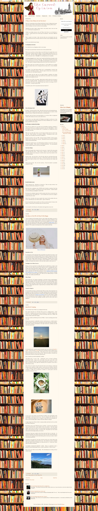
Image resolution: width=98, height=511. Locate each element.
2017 (62, 158)
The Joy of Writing (65, 129)
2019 (62, 155)
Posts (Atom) (32, 479)
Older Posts (55, 477)
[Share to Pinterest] (38, 209)
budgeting (29, 211)
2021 (62, 152)
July (63, 135)
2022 (62, 150)
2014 (62, 163)
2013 (62, 165)
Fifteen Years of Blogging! (65, 107)
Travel (50, 15)
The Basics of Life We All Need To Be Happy (37, 216)
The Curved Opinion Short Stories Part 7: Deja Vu (39, 496)
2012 (62, 167)
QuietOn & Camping (31, 307)
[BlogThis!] (35, 209)
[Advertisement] (66, 55)
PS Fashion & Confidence (57, 15)
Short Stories (38, 15)
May (63, 138)
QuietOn (32, 475)
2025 (62, 145)
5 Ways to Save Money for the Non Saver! (36, 21)
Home (26, 15)
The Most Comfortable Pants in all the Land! (38, 491)
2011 (62, 168)
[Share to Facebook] (37, 209)
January (63, 143)
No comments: (29, 209)
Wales (41, 475)
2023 (62, 148)
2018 (62, 157)
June (63, 137)
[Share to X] (36, 209)
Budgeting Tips (44, 15)
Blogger (63, 504)
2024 (62, 147)
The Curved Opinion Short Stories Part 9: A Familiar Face (40, 486)
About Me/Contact (32, 15)
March (63, 141)
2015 (62, 162)
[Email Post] (32, 209)
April (63, 140)
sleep (36, 475)
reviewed (37, 350)
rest (34, 475)
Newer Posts (28, 477)
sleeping (38, 475)
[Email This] (34, 209)
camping (29, 475)
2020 (62, 153)
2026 (62, 126)
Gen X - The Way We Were (66, 130)
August (63, 127)
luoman (56, 504)
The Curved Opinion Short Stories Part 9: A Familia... (67, 133)
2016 (62, 160)
